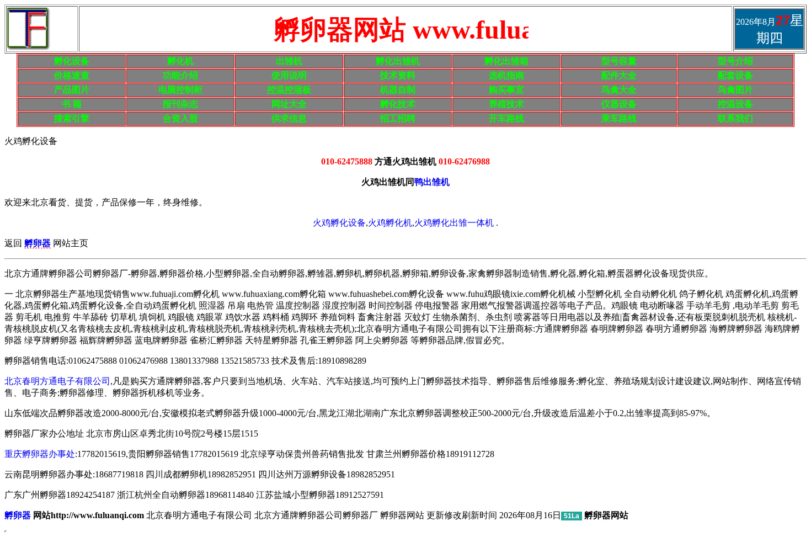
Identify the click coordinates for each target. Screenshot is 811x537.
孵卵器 (17, 515)
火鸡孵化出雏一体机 (454, 222)
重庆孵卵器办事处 (39, 454)
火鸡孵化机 (390, 222)
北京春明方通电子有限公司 (57, 381)
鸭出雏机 (432, 182)
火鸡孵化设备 (339, 222)
